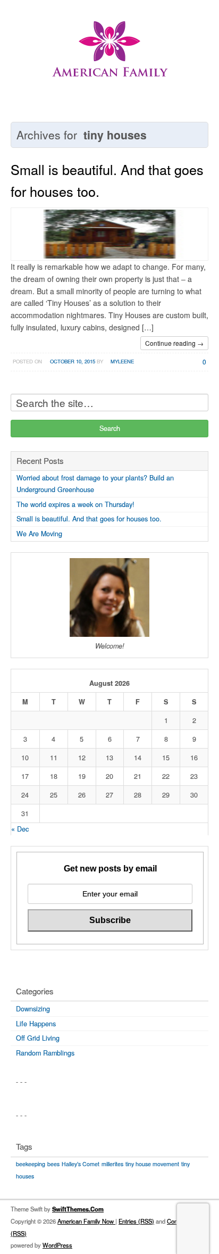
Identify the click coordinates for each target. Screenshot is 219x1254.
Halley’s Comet (80, 1164)
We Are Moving (39, 533)
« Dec (20, 829)
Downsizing (33, 1009)
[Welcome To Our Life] (109, 56)
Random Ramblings (45, 1053)
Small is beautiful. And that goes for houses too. (89, 519)
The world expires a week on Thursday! (75, 504)
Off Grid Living (38, 1038)
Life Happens (36, 1023)
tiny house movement (152, 1164)
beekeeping (30, 1164)
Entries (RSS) (136, 1221)
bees (53, 1164)
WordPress (57, 1245)
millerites (112, 1164)
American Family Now (86, 1221)
